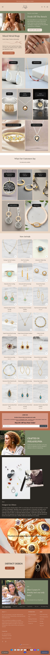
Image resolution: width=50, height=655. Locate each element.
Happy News (22, 606)
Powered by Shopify (28, 647)
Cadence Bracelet (40, 333)
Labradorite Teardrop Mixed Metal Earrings (25, 405)
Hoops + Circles (25, 175)
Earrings (13, 62)
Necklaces (37, 62)
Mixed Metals (13, 205)
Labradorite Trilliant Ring (40, 260)
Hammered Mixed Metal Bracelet (9, 381)
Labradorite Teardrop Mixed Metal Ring (9, 405)
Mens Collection (40, 94)
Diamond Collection (13, 125)
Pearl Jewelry (25, 94)
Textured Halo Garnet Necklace (40, 357)
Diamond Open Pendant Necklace (41, 381)
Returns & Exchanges (32, 621)
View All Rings (8, 53)
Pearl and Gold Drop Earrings (25, 283)
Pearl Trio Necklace (25, 260)
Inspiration (30, 606)
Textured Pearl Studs (40, 283)
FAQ (29, 616)
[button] (45, 652)
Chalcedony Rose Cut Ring (9, 283)
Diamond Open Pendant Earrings (25, 381)
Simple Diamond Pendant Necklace (25, 333)
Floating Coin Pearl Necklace (9, 260)
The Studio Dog (44, 606)
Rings (9, 94)
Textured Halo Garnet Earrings (25, 357)
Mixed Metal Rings (43, 614)
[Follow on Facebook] (2, 641)
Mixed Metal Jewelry (44, 616)
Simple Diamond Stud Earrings (9, 333)
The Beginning (6, 606)
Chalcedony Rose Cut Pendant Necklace (25, 308)
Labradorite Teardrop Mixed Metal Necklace (40, 405)
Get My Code (43, 426)
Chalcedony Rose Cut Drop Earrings (9, 308)
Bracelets (36, 205)
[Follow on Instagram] (5, 641)
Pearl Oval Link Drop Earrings (40, 307)
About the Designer (32, 614)
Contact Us (30, 623)
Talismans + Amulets (9, 175)
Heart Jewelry (37, 125)
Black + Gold (40, 175)
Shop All (41, 625)
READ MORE (10, 568)
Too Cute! (15, 606)
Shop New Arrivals (34, 30)
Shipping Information (32, 619)
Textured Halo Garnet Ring (9, 357)
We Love (36, 606)
